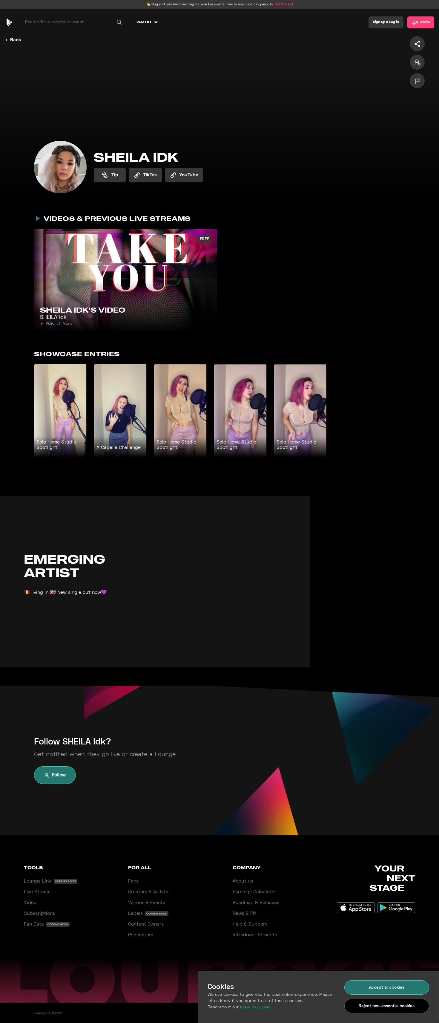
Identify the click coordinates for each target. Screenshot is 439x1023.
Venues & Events (146, 903)
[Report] (417, 80)
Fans (133, 881)
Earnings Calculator (254, 892)
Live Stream (37, 892)
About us (243, 881)
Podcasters (140, 935)
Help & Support (250, 924)
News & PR (244, 914)
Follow (59, 775)
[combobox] (74, 22)
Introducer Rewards (255, 935)
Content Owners (146, 924)
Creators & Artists (148, 892)
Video (30, 903)
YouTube (188, 175)
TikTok (150, 175)
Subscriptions (39, 914)
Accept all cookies (386, 988)
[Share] (417, 43)
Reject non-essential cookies (387, 1006)
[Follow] (417, 62)
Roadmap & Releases (256, 903)
